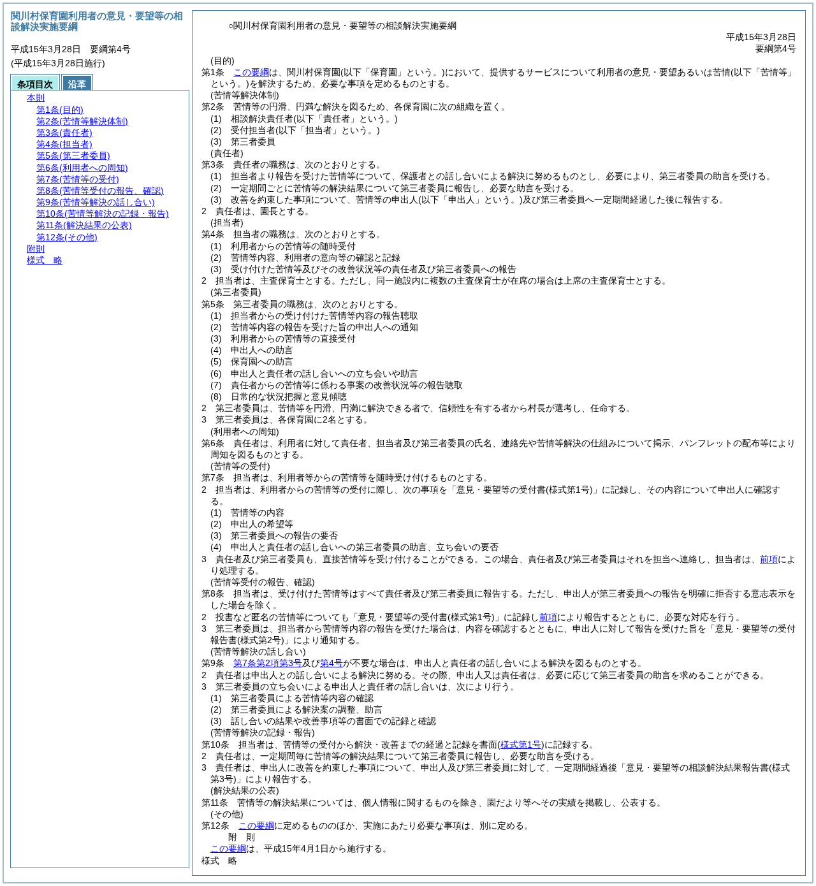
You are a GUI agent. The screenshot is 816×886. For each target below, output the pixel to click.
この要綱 (251, 72)
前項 (769, 559)
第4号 (331, 663)
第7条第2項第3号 (267, 663)
